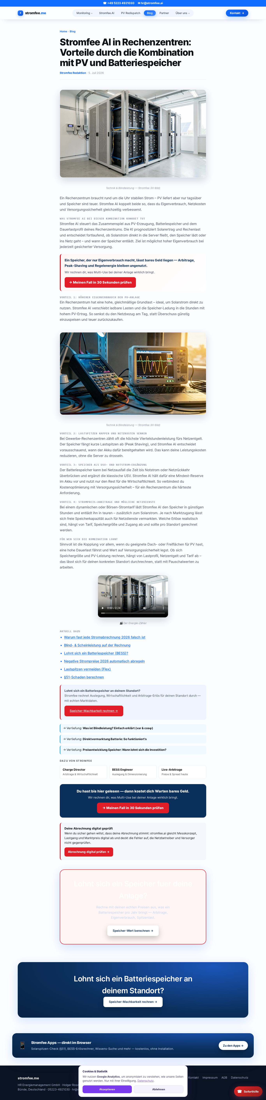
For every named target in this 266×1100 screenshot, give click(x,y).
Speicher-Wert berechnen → (133, 931)
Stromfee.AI (106, 13)
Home (63, 31)
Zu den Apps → (233, 1045)
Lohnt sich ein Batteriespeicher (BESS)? (96, 653)
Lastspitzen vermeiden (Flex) (87, 669)
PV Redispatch (130, 13)
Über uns (181, 13)
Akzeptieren (107, 1089)
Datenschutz (239, 1077)
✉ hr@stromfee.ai (150, 3)
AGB (224, 1077)
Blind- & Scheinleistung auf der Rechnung (97, 645)
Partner (164, 13)
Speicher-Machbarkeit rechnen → (94, 711)
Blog (150, 13)
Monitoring (83, 13)
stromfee (35, 13)
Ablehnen (158, 1089)
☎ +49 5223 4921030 (118, 3)
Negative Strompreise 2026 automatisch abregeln (104, 661)
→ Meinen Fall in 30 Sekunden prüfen (100, 282)
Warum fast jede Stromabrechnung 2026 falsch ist (104, 637)
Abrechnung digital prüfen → (89, 852)
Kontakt (235, 13)
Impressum (210, 1077)
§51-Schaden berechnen (84, 677)
